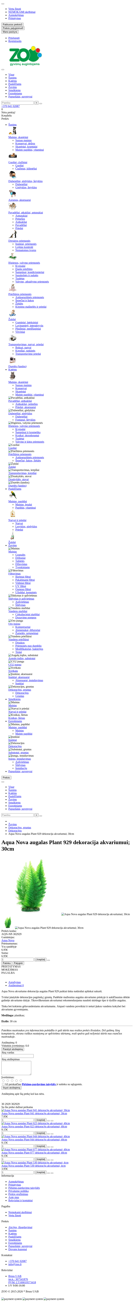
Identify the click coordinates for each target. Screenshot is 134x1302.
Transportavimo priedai (28, 353)
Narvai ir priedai (17, 520)
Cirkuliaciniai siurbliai (27, 614)
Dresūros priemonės (19, 240)
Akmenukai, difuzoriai (27, 630)
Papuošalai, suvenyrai (20, 96)
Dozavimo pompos (25, 617)
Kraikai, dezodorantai (27, 435)
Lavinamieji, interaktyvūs (29, 325)
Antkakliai (21, 221)
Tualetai (19, 438)
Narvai (19, 523)
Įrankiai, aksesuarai (18, 677)
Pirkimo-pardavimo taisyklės (24, 1187)
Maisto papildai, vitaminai (29, 149)
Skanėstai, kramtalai (26, 146)
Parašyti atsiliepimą (13, 1049)
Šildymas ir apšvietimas (21, 598)
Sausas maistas (23, 140)
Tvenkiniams (22, 567)
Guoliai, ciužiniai (17, 162)
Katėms (12, 80)
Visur (11, 74)
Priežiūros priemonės (19, 294)
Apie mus (13, 1197)
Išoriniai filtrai (23, 576)
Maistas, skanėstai (18, 137)
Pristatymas (14, 18)
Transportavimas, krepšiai (22, 473)
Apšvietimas (22, 601)
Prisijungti (14, 37)
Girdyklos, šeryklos (26, 187)
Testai (18, 652)
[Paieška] (40, 103)
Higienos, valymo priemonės (24, 262)
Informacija (7, 1175)
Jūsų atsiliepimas (10, 1059)
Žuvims (12, 87)
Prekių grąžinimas (18, 1194)
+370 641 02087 (10, 106)
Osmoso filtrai (23, 589)
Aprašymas (14, 982)
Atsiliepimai (16, 985)
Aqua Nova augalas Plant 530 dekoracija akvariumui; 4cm (33, 1165)
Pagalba (5, 1206)
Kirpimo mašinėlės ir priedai (30, 306)
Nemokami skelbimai (20, 1212)
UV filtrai (20, 586)
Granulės (20, 554)
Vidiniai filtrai (23, 582)
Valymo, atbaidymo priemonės (32, 281)
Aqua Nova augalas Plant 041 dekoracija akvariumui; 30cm (34, 1113)
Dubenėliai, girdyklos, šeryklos (25, 181)
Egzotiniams (15, 93)
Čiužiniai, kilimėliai (26, 168)
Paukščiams (14, 83)
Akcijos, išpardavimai (20, 1227)
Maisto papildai (23, 733)
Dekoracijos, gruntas (19, 689)
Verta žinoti (14, 8)
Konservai (21, 388)
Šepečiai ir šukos (24, 300)
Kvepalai (20, 265)
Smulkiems (14, 90)
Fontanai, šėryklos (25, 419)
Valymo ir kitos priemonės (29, 441)
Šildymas (20, 604)
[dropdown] (2, 3)
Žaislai (12, 319)
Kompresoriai (22, 626)
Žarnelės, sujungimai (26, 633)
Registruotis (14, 41)
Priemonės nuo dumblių (28, 645)
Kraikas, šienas (16, 717)
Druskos (20, 642)
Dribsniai (20, 557)
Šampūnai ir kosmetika (27, 432)
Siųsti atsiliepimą (11, 1087)
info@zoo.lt (14, 1264)
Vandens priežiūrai (18, 639)
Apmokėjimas (16, 15)
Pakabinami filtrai (25, 579)
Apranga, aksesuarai (19, 199)
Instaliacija (21, 768)
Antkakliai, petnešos (26, 404)
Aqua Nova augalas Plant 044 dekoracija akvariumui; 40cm (34, 1139)
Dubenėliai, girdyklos (20, 413)
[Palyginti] (52, 1120)
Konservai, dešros (25, 143)
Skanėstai (20, 391)
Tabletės (19, 561)
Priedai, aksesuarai (25, 407)
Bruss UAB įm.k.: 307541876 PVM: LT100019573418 (22, 1279)
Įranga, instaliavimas (19, 758)
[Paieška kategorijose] (2, 69)
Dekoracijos (22, 692)
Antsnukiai (21, 215)
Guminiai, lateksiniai (26, 322)
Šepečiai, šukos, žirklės (28, 460)
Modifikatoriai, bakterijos (29, 648)
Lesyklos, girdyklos (26, 526)
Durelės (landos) (17, 366)
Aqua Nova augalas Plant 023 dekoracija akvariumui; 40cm (34, 1126)
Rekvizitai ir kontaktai (20, 1200)
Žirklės (19, 303)
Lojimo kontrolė (24, 247)
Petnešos (20, 218)
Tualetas (19, 278)
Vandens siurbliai (17, 611)
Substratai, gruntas (18, 752)
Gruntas (19, 696)
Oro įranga (14, 623)
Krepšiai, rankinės (25, 350)
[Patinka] (48, 1120)
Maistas (12, 551)
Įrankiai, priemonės (25, 243)
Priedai (19, 228)
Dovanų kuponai (17, 1249)
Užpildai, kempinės (26, 592)
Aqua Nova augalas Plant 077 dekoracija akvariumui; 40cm (34, 1152)
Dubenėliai (21, 184)
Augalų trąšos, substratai (21, 658)
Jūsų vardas (7, 1052)
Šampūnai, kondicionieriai (29, 272)
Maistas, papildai (17, 501)
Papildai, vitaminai (25, 507)
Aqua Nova (7, 940)
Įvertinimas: (7, 1077)
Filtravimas (14, 573)
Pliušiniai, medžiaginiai (28, 328)
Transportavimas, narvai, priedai (26, 344)
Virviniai (20, 331)
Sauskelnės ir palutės (26, 275)
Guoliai (19, 165)
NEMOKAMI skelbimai (21, 11)
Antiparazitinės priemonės (29, 297)
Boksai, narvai (23, 347)
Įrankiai (19, 683)
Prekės (5, 1221)
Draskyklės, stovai (18, 479)
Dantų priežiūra (23, 269)
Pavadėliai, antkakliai (20, 400)
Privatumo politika (18, 1191)
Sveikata (13, 670)
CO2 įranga (14, 664)
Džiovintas (21, 564)
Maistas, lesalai (23, 504)
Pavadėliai (21, 225)
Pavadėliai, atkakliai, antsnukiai (25, 212)
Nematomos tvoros (25, 250)
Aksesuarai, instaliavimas (29, 680)
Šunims (12, 77)
